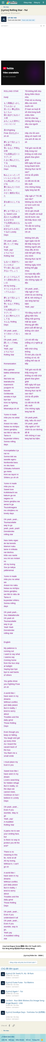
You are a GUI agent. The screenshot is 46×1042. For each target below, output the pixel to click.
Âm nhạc (16, 975)
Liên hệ (4, 1040)
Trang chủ (36, 1040)
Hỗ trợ (28, 1040)
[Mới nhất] (43, 2)
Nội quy (11, 1040)
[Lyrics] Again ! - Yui (14, 991)
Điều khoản (20, 1040)
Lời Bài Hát (6, 13)
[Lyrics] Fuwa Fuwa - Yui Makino (20, 982)
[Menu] (3, 2)
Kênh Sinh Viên (8, 1037)
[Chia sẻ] (41, 26)
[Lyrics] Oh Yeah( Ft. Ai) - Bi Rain (20, 973)
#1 (44, 26)
